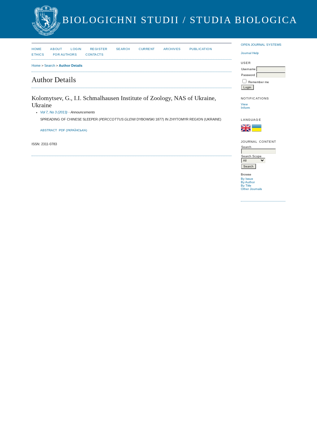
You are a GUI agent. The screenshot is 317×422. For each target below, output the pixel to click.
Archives (172, 49)
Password (248, 75)
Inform (245, 107)
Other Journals (251, 189)
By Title (246, 185)
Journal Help (250, 53)
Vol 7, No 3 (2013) (53, 112)
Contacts (94, 54)
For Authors (65, 54)
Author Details (70, 65)
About (56, 49)
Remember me (258, 82)
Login (76, 49)
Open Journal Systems (261, 44)
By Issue (247, 178)
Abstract (48, 130)
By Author (248, 182)
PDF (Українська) (73, 130)
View (244, 104)
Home (36, 49)
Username (248, 69)
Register (98, 49)
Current (147, 49)
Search (123, 49)
